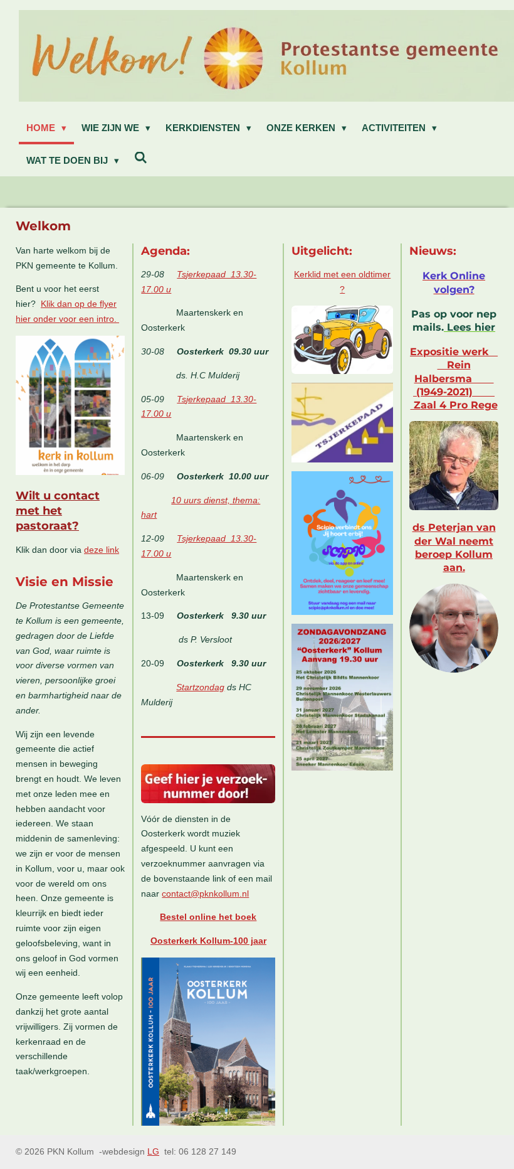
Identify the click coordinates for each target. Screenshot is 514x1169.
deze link (101, 550)
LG (153, 1151)
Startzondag (200, 687)
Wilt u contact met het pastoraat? (58, 510)
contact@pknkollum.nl (205, 894)
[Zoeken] (141, 157)
